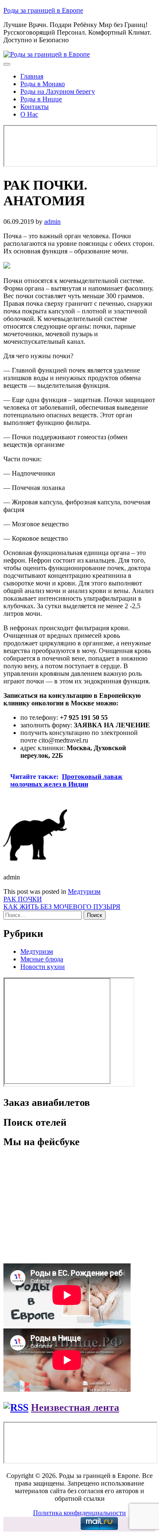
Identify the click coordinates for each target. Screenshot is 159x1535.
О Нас (29, 114)
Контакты (34, 106)
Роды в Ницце (41, 99)
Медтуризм (84, 891)
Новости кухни (42, 966)
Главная (31, 76)
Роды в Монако (42, 83)
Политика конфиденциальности (79, 1512)
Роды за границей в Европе (43, 10)
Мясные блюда (41, 959)
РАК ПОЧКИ (22, 899)
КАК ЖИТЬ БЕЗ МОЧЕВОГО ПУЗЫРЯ (61, 906)
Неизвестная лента (75, 1407)
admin (52, 221)
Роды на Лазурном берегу (57, 91)
